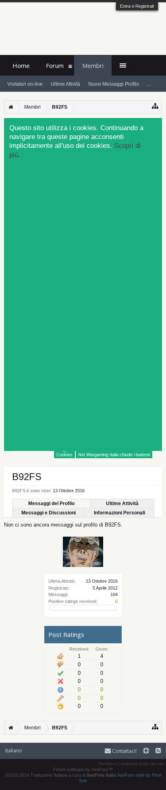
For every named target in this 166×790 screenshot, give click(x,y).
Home (21, 65)
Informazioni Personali (119, 513)
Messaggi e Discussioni (48, 513)
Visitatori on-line (25, 84)
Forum (55, 65)
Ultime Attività (122, 503)
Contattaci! (124, 751)
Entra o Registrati (137, 6)
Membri (93, 65)
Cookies (64, 454)
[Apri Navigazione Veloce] (155, 106)
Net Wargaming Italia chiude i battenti (114, 454)
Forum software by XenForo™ (83, 769)
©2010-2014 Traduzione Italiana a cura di (60, 775)
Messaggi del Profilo (51, 503)
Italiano (13, 750)
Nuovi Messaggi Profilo (113, 84)
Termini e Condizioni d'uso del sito (131, 763)
